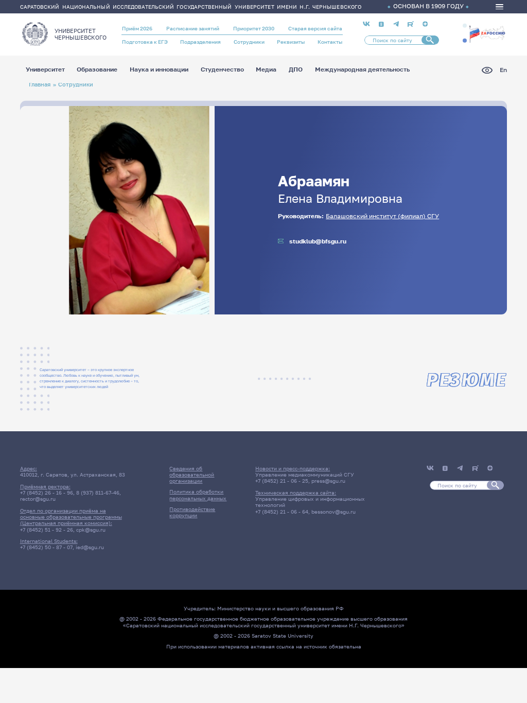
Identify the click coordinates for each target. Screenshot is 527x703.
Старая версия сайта (315, 28)
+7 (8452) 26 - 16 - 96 (46, 492)
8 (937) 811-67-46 (97, 492)
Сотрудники (249, 42)
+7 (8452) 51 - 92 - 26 (46, 529)
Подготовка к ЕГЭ (145, 42)
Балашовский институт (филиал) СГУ (382, 216)
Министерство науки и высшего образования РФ (280, 608)
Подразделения (200, 42)
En (503, 70)
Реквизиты (291, 42)
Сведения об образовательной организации (191, 474)
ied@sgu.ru (90, 547)
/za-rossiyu (487, 33)
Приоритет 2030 (253, 28)
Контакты (330, 42)
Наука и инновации (159, 70)
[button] (465, 26)
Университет (45, 70)
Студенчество (222, 70)
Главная (39, 84)
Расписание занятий (192, 28)
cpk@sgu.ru (91, 529)
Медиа (266, 70)
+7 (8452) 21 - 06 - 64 (281, 511)
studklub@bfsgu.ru (317, 241)
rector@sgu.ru (38, 499)
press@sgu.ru (328, 481)
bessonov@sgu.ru (333, 511)
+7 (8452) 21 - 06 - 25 (281, 481)
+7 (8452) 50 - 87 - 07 (46, 547)
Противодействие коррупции (192, 512)
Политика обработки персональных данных (197, 494)
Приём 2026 (137, 28)
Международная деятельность (362, 70)
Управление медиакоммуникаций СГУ (304, 474)
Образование (97, 70)
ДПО (296, 70)
